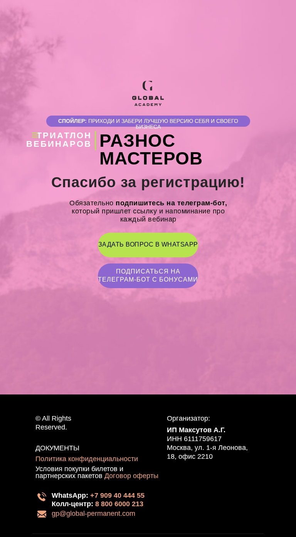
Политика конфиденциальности (86, 459)
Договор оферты (131, 476)
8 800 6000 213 (119, 504)
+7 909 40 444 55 (117, 495)
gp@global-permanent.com (93, 513)
